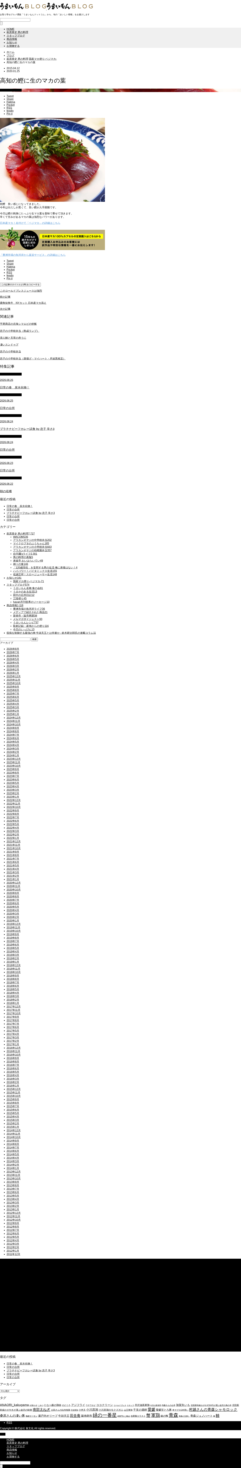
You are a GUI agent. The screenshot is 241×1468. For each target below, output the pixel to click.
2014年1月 (13, 1168)
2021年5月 (13, 865)
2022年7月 (13, 817)
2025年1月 (13, 714)
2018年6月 (13, 986)
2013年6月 (13, 1192)
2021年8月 (13, 855)
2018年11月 (13, 968)
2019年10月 (14, 931)
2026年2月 (13, 669)
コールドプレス (120, 1405)
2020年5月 (13, 906)
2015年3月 (13, 1120)
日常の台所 (13, 509)
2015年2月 (13, 1123)
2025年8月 (13, 690)
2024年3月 (13, 748)
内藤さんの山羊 (168, 1405)
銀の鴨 (164, 1415)
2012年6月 (13, 1233)
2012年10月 (14, 1219)
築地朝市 (86, 1415)
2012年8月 (13, 1226)
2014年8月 (13, 1144)
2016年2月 (13, 1082)
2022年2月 (13, 834)
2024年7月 (13, 735)
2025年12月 (14, 676)
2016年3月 (13, 1078)
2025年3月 (13, 707)
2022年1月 (13, 838)
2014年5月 (13, 1154)
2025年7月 (13, 693)
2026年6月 (13, 655)
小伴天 (82, 1410)
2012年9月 (13, 1223)
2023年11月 (13, 762)
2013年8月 (13, 1185)
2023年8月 (13, 772)
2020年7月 (13, 900)
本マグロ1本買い (180, 1410)
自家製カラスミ (138, 1416)
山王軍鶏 (128, 1410)
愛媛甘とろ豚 (164, 1409)
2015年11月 (13, 1092)
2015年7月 (13, 1106)
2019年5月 (13, 948)
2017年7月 (13, 1023)
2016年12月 (14, 1047)
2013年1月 (13, 1209)
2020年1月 (13, 920)
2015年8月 (13, 1102)
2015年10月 (14, 1096)
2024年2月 (13, 752)
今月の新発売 (155, 1405)
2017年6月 (13, 1027)
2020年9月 (13, 893)
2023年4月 (13, 786)
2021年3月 (13, 872)
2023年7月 (13, 776)
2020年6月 (13, 903)
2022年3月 (13, 831)
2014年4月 (13, 1158)
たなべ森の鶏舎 (52, 1405)
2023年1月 (13, 796)
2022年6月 (13, 820)
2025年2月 (13, 710)
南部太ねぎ (41, 1409)
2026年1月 (13, 673)
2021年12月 (14, 841)
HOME (10, 29)
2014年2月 (13, 1164)
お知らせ (12, 42)
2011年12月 (13, 1254)
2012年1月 (13, 1250)
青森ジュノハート (201, 1415)
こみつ (40, 1405)
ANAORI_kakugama (14, 1405)
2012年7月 (13, 1230)
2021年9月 (13, 851)
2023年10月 (14, 765)
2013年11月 (13, 1175)
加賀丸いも (183, 1405)
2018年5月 (13, 989)
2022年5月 (13, 824)
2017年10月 (14, 1013)
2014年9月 (13, 1140)
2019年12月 (14, 924)
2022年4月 (13, 827)
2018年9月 (13, 975)
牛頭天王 (63, 1415)
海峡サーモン (31, 1416)
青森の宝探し (184, 1416)
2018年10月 (14, 972)
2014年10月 (14, 1137)
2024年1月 (13, 755)
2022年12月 (14, 800)
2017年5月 (13, 1030)
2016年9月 (13, 1058)
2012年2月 (13, 1247)
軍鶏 (155, 1415)
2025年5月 (13, 700)
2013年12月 (14, 1171)
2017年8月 (13, 1020)
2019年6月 (13, 944)
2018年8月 (13, 979)
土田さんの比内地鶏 (60, 1410)
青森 (173, 1415)
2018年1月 (13, 1003)
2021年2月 (13, 876)
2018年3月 (13, 996)
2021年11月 (13, 845)
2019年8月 (13, 937)
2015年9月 (13, 1099)
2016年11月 (13, 1051)
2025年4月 (13, 704)
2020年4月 (13, 910)
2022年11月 (13, 803)
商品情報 (12, 39)
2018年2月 (13, 999)
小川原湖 (92, 1409)
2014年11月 (13, 1133)
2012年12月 (14, 1213)
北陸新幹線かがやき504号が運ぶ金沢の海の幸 (211, 1405)
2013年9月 (13, 1182)
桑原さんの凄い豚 (12, 1415)
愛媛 (151, 1409)
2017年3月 (13, 1037)
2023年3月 (13, 790)
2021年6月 (13, 862)
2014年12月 (14, 1130)
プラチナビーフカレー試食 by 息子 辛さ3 (31, 513)
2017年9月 (13, 1017)
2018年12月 (14, 965)
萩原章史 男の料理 (17, 32)
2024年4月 (13, 745)
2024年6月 (13, 738)
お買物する (13, 46)
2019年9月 (13, 934)
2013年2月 (13, 1206)
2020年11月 (13, 886)
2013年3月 (13, 1202)
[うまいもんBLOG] (46, 9)
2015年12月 (14, 1089)
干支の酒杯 (140, 1409)
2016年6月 (13, 1068)
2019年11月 (13, 927)
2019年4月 (13, 951)
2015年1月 (13, 1127)
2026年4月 (13, 662)
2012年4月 (13, 1240)
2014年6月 (13, 1151)
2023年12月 (14, 759)
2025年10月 (14, 683)
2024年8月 (13, 731)
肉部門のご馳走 (123, 1416)
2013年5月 (13, 1195)
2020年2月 (13, 917)
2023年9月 (13, 769)
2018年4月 (13, 992)
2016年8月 (13, 1061)
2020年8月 (13, 896)
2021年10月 (14, 848)
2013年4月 (13, 1199)
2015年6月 (13, 1109)
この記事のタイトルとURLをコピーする (20, 284)
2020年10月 (14, 889)
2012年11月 (13, 1216)
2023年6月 (13, 779)
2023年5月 (13, 783)
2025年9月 (13, 686)
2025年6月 (13, 697)
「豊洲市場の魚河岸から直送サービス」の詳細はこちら (33, 255)
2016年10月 (14, 1054)
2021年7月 (13, 858)
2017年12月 (14, 1006)
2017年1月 (13, 1044)
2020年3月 (13, 913)
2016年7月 (13, 1065)
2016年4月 (13, 1075)
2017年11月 (13, 1010)
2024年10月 (14, 724)
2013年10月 (14, 1178)
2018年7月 (13, 982)
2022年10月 (14, 807)
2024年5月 (13, 741)
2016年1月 (13, 1085)
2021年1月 (13, 879)
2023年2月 (13, 793)
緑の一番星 (105, 1415)
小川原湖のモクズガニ (111, 1409)
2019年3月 (13, 955)
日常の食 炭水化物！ (20, 506)
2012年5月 (13, 1237)
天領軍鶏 (74, 1410)
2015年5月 (13, 1113)
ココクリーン (104, 1405)
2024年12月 (14, 717)
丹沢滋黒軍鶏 (142, 1405)
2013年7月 (13, 1188)
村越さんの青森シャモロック (213, 1409)
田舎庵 (75, 1415)
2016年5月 (13, 1072)
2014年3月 (13, 1161)
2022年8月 (13, 814)
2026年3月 (13, 666)
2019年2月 (13, 958)
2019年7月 (13, 941)
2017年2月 (13, 1041)
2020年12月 (14, 882)
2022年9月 (13, 810)
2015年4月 (13, 1116)
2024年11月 (13, 721)
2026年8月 (13, 649)
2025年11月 (13, 679)
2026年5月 (13, 659)
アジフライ (78, 1405)
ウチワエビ (91, 1405)
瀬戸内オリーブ (48, 1415)
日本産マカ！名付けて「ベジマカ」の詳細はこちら (30, 223)
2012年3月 (13, 1243)
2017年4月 (13, 1034)
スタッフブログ (16, 35)
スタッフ (130, 1405)
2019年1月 (13, 961)
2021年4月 (13, 869)
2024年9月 (13, 728)
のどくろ (66, 1405)
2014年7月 (13, 1147)
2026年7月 (13, 652)
